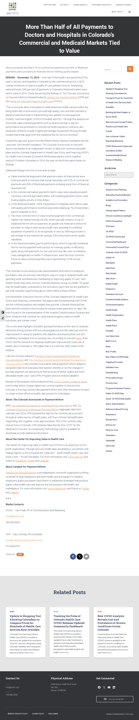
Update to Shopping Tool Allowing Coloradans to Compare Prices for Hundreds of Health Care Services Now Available (119, 98)
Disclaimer (53, 714)
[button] (68, 5)
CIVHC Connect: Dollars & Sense (70, 381)
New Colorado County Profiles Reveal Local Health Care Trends (119, 126)
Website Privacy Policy (18, 714)
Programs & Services (101, 5)
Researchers (111, 420)
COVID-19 (110, 258)
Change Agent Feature (115, 210)
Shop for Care (50, 5)
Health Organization (115, 315)
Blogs (108, 205)
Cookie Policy (38, 714)
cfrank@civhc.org (15, 516)
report (79, 338)
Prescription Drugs (114, 378)
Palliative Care (112, 367)
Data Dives (110, 268)
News (20, 554)
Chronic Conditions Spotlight (118, 216)
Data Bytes (110, 263)
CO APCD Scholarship (115, 237)
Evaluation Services (114, 294)
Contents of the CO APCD (116, 252)
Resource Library (123, 5)
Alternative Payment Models (118, 195)
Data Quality (111, 273)
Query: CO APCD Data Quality (118, 399)
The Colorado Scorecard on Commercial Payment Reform (41, 405)
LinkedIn (44, 460)
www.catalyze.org (57, 488)
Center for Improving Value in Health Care (31, 101)
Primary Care (112, 383)
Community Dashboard (116, 242)
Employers (110, 289)
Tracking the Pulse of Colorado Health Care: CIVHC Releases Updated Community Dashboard (69, 621)
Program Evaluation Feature (118, 388)
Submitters (111, 435)
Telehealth (110, 441)
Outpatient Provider (114, 362)
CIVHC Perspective (114, 221)
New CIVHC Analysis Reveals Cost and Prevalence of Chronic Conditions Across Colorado (112, 622)
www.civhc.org (76, 456)
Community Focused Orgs (117, 247)
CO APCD (110, 231)
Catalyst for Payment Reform (62, 97)
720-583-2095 (12, 695)
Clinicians (110, 226)
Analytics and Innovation (116, 200)
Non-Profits (111, 352)
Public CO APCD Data (115, 393)
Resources (111, 425)
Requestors (111, 414)
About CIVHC (116, 12)
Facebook (21, 460)
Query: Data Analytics (115, 404)
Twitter (31, 460)
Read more (29, 653)
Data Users (110, 278)
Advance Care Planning (116, 190)
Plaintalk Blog (112, 373)
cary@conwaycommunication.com (24, 540)
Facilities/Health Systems (117, 299)
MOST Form (111, 341)
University (110, 446)
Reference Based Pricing (117, 409)
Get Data (64, 5)
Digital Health (112, 284)
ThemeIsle (128, 714)
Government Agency (115, 305)
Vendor (109, 451)
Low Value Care (112, 336)
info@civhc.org (12, 687)
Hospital (109, 331)
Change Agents (80, 5)
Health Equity (111, 310)
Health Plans (111, 320)
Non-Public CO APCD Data (117, 357)
